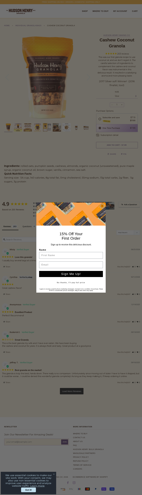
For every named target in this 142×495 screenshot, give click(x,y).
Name (42, 250)
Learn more (37, 485)
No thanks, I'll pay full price (71, 283)
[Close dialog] (102, 206)
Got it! (28, 489)
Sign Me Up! (71, 274)
